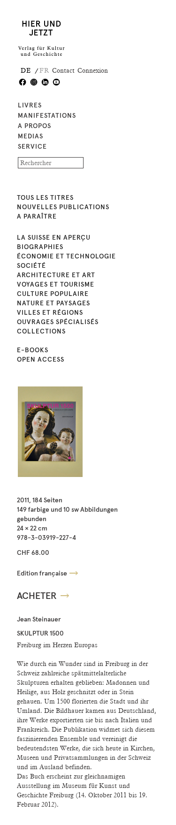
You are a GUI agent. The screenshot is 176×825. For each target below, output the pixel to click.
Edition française (42, 573)
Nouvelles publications (63, 207)
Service (32, 147)
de (26, 70)
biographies (40, 247)
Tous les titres (45, 198)
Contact (63, 70)
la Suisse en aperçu (54, 238)
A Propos (34, 126)
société (31, 266)
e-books (32, 350)
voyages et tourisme (55, 284)
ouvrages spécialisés (58, 322)
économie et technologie (66, 256)
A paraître (37, 216)
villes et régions (50, 313)
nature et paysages (53, 303)
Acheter (37, 596)
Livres (30, 105)
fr (44, 70)
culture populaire (53, 294)
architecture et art (56, 275)
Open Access (40, 359)
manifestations (47, 116)
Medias (30, 136)
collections (41, 331)
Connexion (92, 70)
